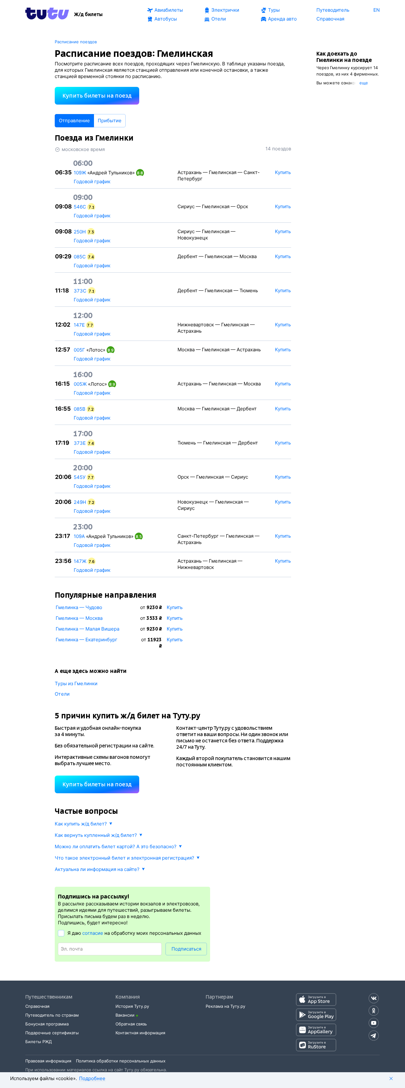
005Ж (80, 384)
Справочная (37, 1006)
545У (79, 477)
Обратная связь (131, 1023)
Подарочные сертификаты (52, 1032)
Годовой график (92, 181)
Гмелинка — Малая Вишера (87, 629)
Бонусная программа (47, 1023)
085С (80, 257)
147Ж (80, 561)
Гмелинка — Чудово (79, 607)
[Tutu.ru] (47, 14)
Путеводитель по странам (52, 1015)
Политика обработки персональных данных (120, 1060)
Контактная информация (140, 1032)
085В (79, 409)
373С (80, 291)
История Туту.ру (132, 1006)
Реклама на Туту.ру (225, 1006)
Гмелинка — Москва (79, 618)
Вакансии (124, 1015)
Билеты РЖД (38, 1041)
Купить (175, 607)
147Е (79, 325)
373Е (80, 443)
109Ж (80, 173)
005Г (79, 350)
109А (79, 536)
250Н (80, 232)
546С (80, 207)
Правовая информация (48, 1060)
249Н (80, 502)
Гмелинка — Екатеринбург (86, 640)
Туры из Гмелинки (76, 683)
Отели (62, 694)
